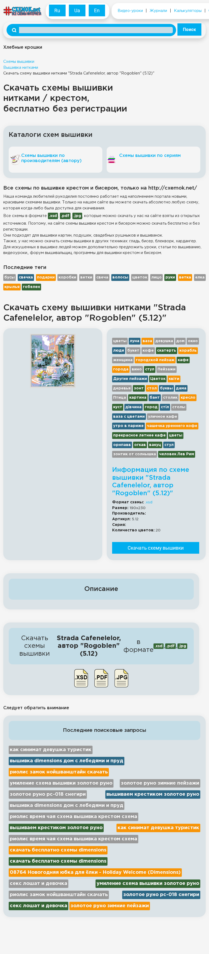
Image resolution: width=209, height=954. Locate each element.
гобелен (31, 287)
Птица (119, 397)
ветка (185, 277)
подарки (46, 277)
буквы (166, 388)
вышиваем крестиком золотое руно (152, 794)
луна (134, 341)
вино (137, 369)
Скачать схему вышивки (156, 548)
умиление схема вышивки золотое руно (61, 783)
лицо (156, 277)
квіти (174, 378)
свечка (26, 277)
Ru (57, 10)
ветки (86, 277)
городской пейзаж (155, 360)
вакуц (155, 445)
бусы (9, 277)
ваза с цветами (129, 416)
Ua (77, 10)
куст (117, 407)
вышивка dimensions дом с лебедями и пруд (66, 761)
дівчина (133, 407)
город (151, 407)
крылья (12, 287)
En (97, 10)
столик (170, 397)
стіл (165, 407)
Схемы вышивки (18, 61)
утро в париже (128, 426)
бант (155, 397)
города (120, 369)
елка (200, 277)
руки (170, 277)
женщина (123, 360)
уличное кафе (162, 416)
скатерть (166, 350)
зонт (139, 388)
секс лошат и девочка (38, 883)
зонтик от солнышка (134, 454)
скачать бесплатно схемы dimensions (58, 850)
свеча (102, 277)
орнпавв (122, 445)
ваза (147, 341)
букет (133, 350)
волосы (120, 277)
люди (118, 350)
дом (180, 341)
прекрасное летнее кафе (139, 435)
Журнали (158, 11)
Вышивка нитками (20, 67)
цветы (120, 341)
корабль (188, 350)
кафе (183, 360)
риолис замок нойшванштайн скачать (59, 772)
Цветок (157, 378)
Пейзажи (167, 369)
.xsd (148, 502)
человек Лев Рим (176, 454)
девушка (164, 341)
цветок (139, 277)
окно (193, 341)
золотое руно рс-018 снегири (48, 794)
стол (152, 388)
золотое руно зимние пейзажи (160, 783)
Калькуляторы (188, 11)
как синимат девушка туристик (50, 750)
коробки (67, 277)
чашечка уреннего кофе (172, 426)
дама (181, 388)
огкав (140, 445)
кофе (148, 350)
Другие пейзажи (130, 378)
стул (149, 369)
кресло (188, 397)
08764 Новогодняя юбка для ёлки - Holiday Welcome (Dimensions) (95, 872)
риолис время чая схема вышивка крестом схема (73, 816)
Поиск (189, 29)
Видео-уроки (130, 11)
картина (137, 397)
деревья (122, 388)
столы (178, 407)
